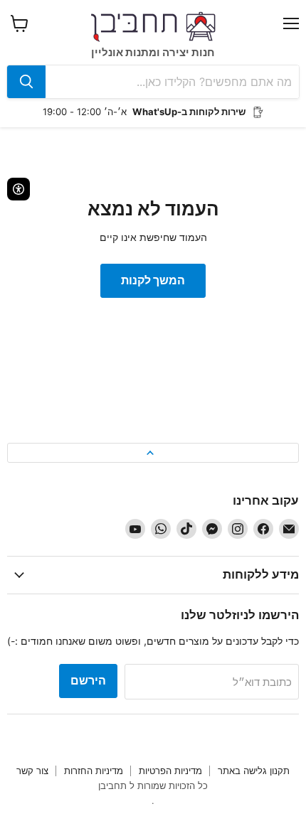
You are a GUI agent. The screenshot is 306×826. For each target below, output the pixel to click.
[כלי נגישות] (18, 189)
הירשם (88, 680)
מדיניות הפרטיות (170, 770)
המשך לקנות (153, 280)
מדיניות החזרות (93, 770)
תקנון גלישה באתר (254, 770)
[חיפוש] (26, 81)
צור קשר (32, 770)
